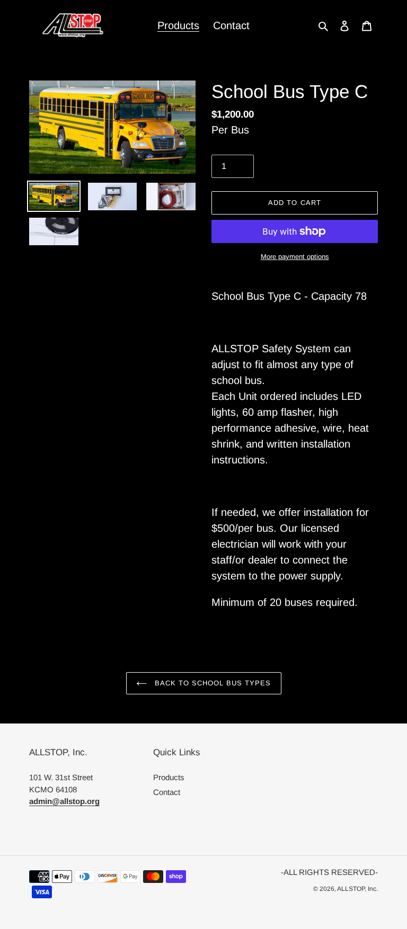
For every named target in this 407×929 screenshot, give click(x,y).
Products (168, 777)
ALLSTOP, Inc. (357, 888)
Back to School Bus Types (211, 683)
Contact (166, 792)
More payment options (295, 257)
